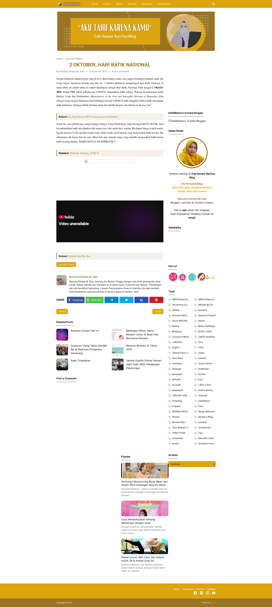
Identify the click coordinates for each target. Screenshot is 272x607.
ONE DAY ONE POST (181, 395)
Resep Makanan (206, 411)
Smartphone (204, 427)
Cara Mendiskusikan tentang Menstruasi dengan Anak (138, 521)
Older (158, 311)
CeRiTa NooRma (206, 336)
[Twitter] (126, 300)
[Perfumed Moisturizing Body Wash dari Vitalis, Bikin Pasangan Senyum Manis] (144, 477)
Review (176, 416)
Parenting (177, 400)
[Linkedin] (141, 300)
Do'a (200, 342)
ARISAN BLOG (205, 304)
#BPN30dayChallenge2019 (207, 299)
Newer (62, 311)
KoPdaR (176, 379)
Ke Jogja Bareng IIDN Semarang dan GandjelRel (93, 116)
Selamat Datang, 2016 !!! (84, 153)
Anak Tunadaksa (80, 360)
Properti (176, 406)
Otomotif (202, 395)
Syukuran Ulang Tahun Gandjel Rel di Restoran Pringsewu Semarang (89, 349)
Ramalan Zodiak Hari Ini (85, 330)
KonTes (201, 374)
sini (184, 210)
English (175, 347)
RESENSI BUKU (180, 411)
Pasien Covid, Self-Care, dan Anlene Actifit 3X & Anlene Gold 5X (142, 559)
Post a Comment (120, 71)
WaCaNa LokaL (206, 438)
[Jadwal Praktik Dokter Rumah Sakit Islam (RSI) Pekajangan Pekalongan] (118, 364)
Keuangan (177, 374)
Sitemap (132, 4)
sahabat (202, 422)
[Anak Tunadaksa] (62, 364)
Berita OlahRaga (206, 326)
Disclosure (147, 4)
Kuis (200, 379)
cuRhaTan (177, 342)
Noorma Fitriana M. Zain (83, 276)
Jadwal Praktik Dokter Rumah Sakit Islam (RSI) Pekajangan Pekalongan (144, 364)
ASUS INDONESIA (181, 320)
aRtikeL (176, 310)
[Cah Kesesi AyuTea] (69, 3)
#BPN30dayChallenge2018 (181, 299)
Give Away (177, 358)
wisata (175, 443)
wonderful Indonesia (207, 443)
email (191, 217)
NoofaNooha (163, 4)
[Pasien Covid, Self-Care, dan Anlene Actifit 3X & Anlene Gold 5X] (144, 553)
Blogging (176, 331)
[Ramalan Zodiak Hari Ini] (62, 335)
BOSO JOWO (205, 331)
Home (95, 4)
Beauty (175, 326)
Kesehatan (203, 368)
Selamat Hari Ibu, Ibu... (80, 256)
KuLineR (176, 384)
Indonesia (177, 363)
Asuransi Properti (207, 315)
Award (119, 4)
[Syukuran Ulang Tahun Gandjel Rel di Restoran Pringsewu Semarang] (62, 349)
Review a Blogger (207, 416)
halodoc (202, 358)
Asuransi (202, 310)
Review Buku (178, 422)
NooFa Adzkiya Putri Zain (207, 390)
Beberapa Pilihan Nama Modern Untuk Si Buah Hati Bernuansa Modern (142, 334)
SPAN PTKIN (178, 432)
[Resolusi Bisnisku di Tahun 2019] (118, 349)
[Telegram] (112, 300)
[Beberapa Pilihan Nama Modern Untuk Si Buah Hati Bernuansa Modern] (118, 335)
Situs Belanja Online (181, 427)
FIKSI (201, 347)
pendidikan (204, 400)
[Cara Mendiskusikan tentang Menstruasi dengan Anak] (144, 515)
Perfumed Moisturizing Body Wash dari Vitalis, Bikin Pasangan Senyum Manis (144, 483)
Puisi (200, 406)
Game (201, 352)
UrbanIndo (177, 438)
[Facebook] (195, 593)
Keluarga (176, 368)
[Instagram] (208, 593)
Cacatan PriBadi (67, 264)
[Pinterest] (156, 300)
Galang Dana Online (181, 352)
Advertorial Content (181, 304)
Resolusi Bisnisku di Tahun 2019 (141, 347)
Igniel (213, 603)
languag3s (177, 390)
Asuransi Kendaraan (181, 315)
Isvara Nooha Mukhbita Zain (207, 363)
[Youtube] (214, 593)
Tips (200, 432)
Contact (107, 4)
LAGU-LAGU (204, 384)
